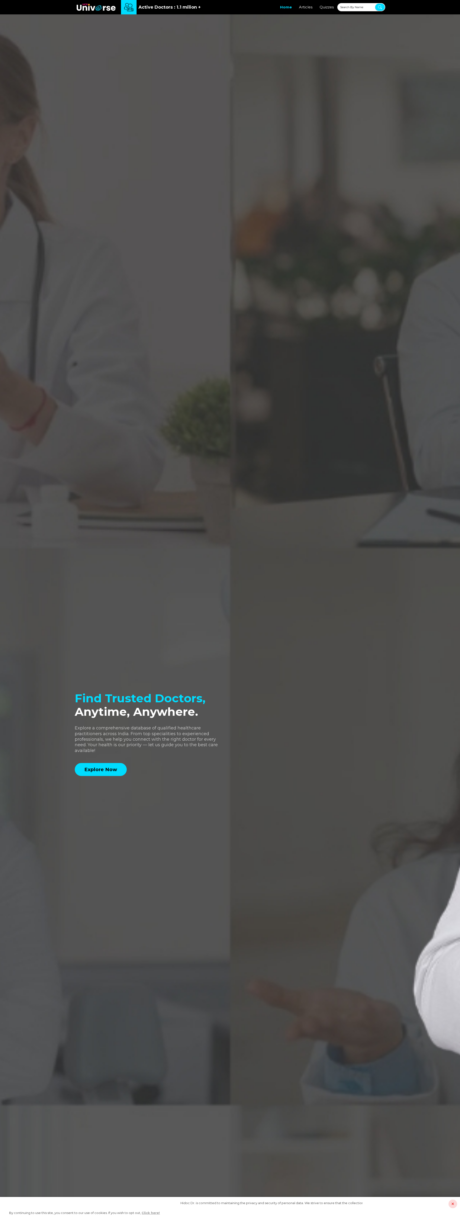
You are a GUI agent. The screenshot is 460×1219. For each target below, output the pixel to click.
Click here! (151, 1213)
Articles (305, 7)
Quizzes (327, 7)
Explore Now (100, 769)
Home (286, 7)
